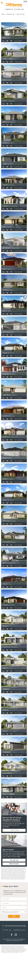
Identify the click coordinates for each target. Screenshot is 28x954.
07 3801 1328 (20, 9)
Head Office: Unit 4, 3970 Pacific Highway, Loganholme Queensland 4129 (14, 939)
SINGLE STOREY (21, 14)
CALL (14, 860)
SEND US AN (14, 863)
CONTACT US (9, 9)
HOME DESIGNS (10, 14)
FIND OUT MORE (15, 830)
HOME (2, 14)
